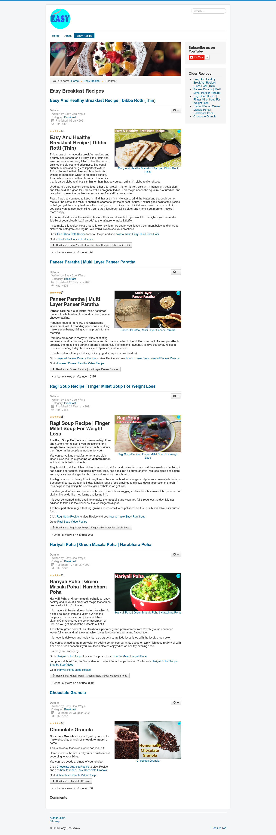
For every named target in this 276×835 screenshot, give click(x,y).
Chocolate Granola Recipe (73, 766)
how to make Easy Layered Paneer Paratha (152, 358)
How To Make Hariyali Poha (129, 656)
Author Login (57, 817)
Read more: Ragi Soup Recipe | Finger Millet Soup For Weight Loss (92, 527)
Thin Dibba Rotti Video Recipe (75, 239)
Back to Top (219, 828)
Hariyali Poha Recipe (70, 656)
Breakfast (70, 117)
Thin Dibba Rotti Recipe (71, 234)
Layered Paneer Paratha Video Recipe (80, 363)
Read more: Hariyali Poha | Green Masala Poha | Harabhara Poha (91, 675)
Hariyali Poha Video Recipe (74, 669)
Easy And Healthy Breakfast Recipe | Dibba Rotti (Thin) (102, 100)
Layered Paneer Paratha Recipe (77, 358)
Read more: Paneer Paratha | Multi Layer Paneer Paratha (86, 369)
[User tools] (176, 110)
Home (56, 35)
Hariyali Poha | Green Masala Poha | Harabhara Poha (100, 544)
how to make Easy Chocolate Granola (83, 770)
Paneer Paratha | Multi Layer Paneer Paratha (92, 262)
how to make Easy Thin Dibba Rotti (137, 234)
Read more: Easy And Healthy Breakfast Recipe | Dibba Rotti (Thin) (92, 245)
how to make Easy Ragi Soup (127, 516)
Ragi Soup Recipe (68, 516)
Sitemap (55, 821)
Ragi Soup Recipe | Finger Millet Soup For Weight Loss (102, 386)
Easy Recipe (84, 35)
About (68, 35)
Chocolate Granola (68, 692)
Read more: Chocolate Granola (72, 781)
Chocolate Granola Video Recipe (77, 775)
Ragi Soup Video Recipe (72, 521)
